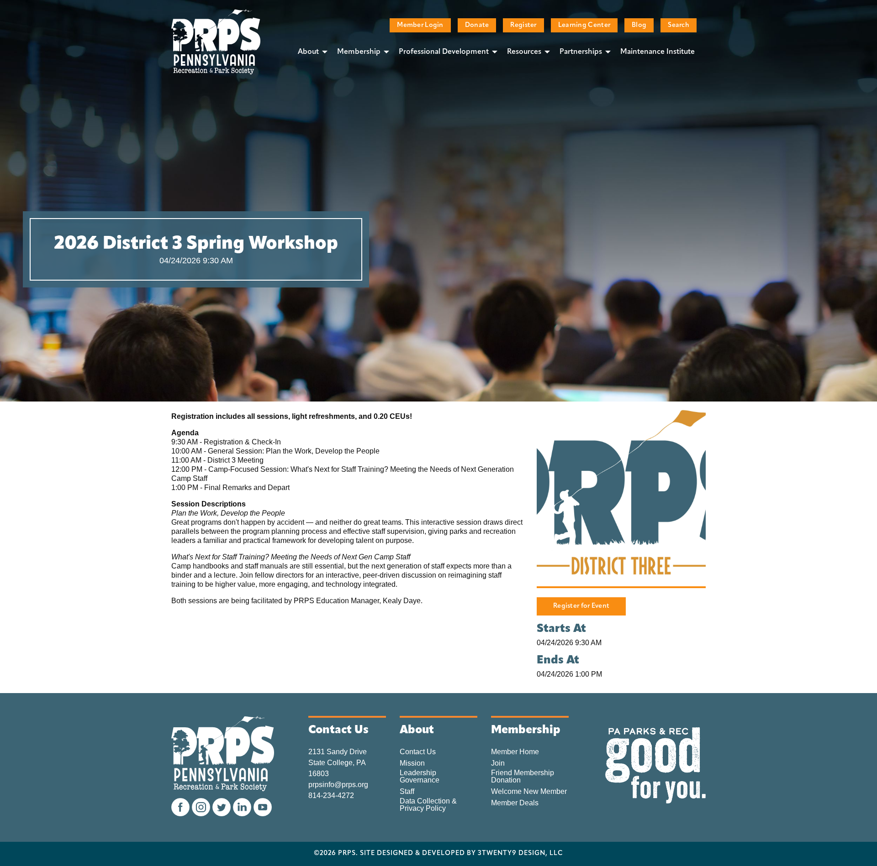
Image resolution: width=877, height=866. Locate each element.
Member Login (420, 25)
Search (678, 25)
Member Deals (515, 803)
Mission (412, 763)
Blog (639, 25)
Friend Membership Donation (522, 776)
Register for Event (581, 606)
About (308, 52)
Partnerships (581, 52)
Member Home (515, 752)
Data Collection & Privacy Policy (428, 805)
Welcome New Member (529, 791)
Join (498, 763)
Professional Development (444, 52)
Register (523, 25)
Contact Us (418, 752)
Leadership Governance (419, 776)
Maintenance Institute (657, 52)
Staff (407, 791)
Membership (358, 52)
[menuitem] (310, 51)
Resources (524, 52)
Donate (477, 25)
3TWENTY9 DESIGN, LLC (520, 853)
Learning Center (584, 25)
